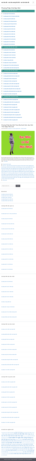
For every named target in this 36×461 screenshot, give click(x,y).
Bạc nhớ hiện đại (17, 167)
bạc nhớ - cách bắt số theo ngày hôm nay (10, 165)
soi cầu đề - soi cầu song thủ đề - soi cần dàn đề (15, 2)
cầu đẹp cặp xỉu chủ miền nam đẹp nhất (11, 83)
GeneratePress (29, 459)
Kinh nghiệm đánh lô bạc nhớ (22, 171)
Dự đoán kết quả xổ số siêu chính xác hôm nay (11, 440)
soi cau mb (23, 448)
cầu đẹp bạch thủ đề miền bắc (9, 26)
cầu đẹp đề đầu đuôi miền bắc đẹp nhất (11, 67)
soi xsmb (8, 453)
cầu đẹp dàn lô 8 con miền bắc (7, 195)
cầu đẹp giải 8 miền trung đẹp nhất (10, 104)
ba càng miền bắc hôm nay (4, 432)
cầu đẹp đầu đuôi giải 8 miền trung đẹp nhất (12, 114)
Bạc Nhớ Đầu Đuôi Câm (9, 167)
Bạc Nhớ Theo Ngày (11, 168)
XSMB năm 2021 (27, 453)
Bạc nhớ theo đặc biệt (24, 167)
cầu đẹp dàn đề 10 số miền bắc (9, 39)
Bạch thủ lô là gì (18, 432)
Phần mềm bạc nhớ (15, 174)
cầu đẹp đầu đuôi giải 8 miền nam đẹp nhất (11, 88)
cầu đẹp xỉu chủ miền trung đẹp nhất (10, 99)
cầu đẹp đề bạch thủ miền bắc (7, 199)
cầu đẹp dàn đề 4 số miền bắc (9, 31)
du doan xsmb (26, 439)
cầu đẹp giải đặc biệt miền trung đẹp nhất (11, 102)
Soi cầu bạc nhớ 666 (10, 178)
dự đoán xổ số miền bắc (14, 442)
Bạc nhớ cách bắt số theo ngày (24, 165)
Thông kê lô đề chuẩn (7, 164)
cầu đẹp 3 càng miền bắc (8, 60)
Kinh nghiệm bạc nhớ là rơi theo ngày (9, 171)
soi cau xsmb (29, 449)
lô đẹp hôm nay (28, 447)
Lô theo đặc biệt (8, 174)
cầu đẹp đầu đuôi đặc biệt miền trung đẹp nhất (12, 117)
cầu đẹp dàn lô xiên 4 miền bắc (9, 57)
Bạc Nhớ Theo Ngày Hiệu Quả (20, 168)
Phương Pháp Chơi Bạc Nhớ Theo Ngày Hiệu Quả (16, 177)
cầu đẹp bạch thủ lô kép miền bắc (10, 21)
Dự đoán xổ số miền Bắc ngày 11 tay (18, 444)
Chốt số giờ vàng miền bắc (8, 434)
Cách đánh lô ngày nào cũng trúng (20, 437)
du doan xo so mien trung (19, 439)
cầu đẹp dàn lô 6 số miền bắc (9, 44)
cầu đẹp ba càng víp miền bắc (7, 194)
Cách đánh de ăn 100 (4, 437)
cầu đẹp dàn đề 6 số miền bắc (9, 34)
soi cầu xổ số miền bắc (28, 451)
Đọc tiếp (5, 161)
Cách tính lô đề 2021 (31, 435)
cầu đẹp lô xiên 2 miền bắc (6, 197)
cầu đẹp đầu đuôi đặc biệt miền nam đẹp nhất (12, 91)
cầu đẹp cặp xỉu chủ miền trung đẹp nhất (11, 109)
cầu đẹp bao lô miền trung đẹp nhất (10, 107)
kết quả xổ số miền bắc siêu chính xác (15, 447)
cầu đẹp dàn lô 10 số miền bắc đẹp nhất (11, 65)
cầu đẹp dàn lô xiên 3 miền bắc (9, 55)
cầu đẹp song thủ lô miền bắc (9, 18)
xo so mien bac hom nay (17, 453)
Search (18, 185)
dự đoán (31, 439)
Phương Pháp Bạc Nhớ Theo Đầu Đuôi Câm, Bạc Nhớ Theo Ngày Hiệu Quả (17, 125)
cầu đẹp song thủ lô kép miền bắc (10, 23)
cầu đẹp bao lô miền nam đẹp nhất (10, 81)
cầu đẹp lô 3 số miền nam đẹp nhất (10, 93)
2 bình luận (5, 180)
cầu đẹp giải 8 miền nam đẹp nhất (10, 78)
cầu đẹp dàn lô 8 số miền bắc (9, 49)
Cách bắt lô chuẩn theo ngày (15, 435)
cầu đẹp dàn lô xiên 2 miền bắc (9, 52)
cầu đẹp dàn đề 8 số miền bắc (9, 36)
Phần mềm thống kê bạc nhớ (24, 174)
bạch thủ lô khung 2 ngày (11, 432)
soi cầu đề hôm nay (4, 453)
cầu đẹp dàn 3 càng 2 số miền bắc (10, 62)
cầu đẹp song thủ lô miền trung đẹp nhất (11, 112)
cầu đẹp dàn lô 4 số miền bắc (9, 41)
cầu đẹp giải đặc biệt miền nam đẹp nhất (9, 334)
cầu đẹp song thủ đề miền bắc (9, 28)
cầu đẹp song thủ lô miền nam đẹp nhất (11, 86)
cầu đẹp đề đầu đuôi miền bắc (7, 200)
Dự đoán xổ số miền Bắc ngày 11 (6, 444)
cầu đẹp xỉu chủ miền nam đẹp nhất (10, 73)
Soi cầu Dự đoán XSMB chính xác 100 (22, 450)
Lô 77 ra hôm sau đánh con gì (11, 172)
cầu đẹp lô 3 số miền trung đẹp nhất (10, 119)
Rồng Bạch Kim (28, 177)
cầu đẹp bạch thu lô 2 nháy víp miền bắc (11, 16)
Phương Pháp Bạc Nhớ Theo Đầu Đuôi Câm (21, 175)
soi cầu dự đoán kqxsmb (11, 450)
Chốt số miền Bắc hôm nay (22, 434)
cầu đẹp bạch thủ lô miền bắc (7, 208)
